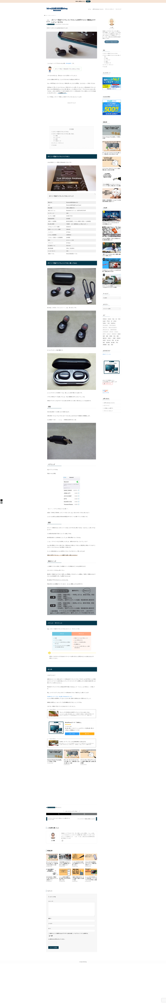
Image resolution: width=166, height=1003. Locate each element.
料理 (113, 340)
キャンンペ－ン (106, 329)
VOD (108, 323)
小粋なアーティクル (106, 354)
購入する (87, 733)
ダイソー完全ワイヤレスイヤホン (61, 131)
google (104, 321)
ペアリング (58, 137)
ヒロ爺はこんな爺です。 (109, 408)
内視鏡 (110, 336)
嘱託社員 (104, 338)
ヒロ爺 (53, 840)
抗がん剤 (108, 340)
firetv (119, 318)
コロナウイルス (113, 329)
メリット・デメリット (58, 143)
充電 (56, 135)
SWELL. (104, 323)
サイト (49, 928)
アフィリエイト (112, 325)
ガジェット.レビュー (113, 327)
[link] (62, 841)
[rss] (119, 3)
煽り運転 (113, 342)
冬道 (114, 336)
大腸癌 (114, 338)
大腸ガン (109, 338)
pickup (115, 321)
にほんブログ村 (105, 392)
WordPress (113, 323)
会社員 (119, 333)
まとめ (54, 145)
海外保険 (108, 342)
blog (113, 318)
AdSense (104, 318)
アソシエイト (105, 325)
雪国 (112, 344)
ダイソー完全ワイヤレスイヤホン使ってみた (63, 133)
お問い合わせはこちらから (109, 402)
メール (50, 923)
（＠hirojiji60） (68, 63)
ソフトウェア (105, 331)
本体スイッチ (58, 140)
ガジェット (59, 807)
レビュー (108, 333)
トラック (111, 331)
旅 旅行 (117, 340)
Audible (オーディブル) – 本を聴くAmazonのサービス (59, 696)
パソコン (116, 331)
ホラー (104, 333)
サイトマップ (106, 405)
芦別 (117, 342)
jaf (111, 321)
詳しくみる (72, 733)
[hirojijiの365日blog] (57, 9)
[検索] (121, 3)
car (116, 318)
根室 (104, 342)
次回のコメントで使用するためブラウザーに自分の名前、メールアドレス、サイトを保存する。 (69, 933)
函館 (117, 336)
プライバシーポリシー (108, 410)
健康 (107, 336)
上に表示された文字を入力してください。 (56, 939)
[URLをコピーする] (84, 814)
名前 (49, 918)
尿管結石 (118, 338)
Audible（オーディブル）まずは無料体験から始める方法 (72, 741)
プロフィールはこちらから (111, 41)
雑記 (109, 344)
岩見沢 (104, 340)
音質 (56, 139)
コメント (50, 901)
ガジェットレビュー (51, 24)
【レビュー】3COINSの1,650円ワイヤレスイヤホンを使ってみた (74, 712)
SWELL (88, 1)
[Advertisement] (71, 113)
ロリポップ (114, 333)
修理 (104, 336)
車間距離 (104, 344)
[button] (58, 814)
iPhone (108, 321)
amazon (109, 318)
